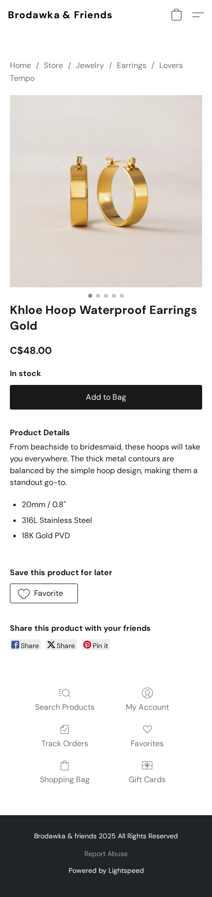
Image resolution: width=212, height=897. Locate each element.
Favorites (147, 743)
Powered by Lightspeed (106, 870)
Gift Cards (147, 779)
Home (20, 65)
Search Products (65, 707)
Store (53, 65)
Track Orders (64, 743)
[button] (60, 15)
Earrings (131, 65)
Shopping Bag (65, 779)
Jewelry (90, 65)
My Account (147, 707)
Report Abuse (106, 853)
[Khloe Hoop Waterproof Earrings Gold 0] (106, 191)
